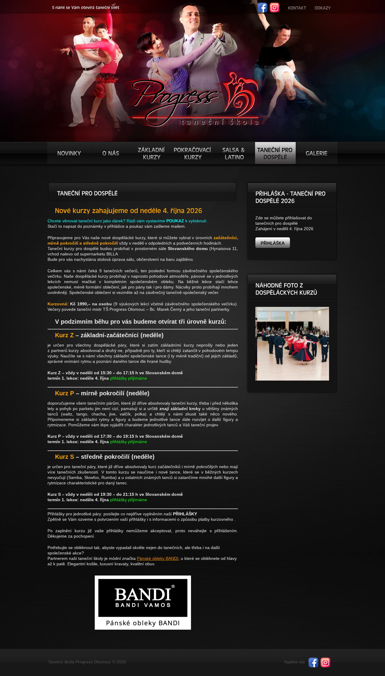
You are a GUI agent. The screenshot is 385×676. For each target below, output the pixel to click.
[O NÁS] (110, 153)
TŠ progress (195, 98)
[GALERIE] (316, 153)
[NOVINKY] (69, 153)
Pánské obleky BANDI (157, 558)
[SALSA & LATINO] (234, 153)
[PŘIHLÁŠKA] (272, 242)
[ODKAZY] (323, 7)
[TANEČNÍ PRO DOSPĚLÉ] (275, 153)
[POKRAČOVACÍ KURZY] (193, 153)
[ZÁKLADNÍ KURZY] (151, 153)
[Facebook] (262, 5)
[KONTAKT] (297, 7)
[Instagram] (274, 5)
